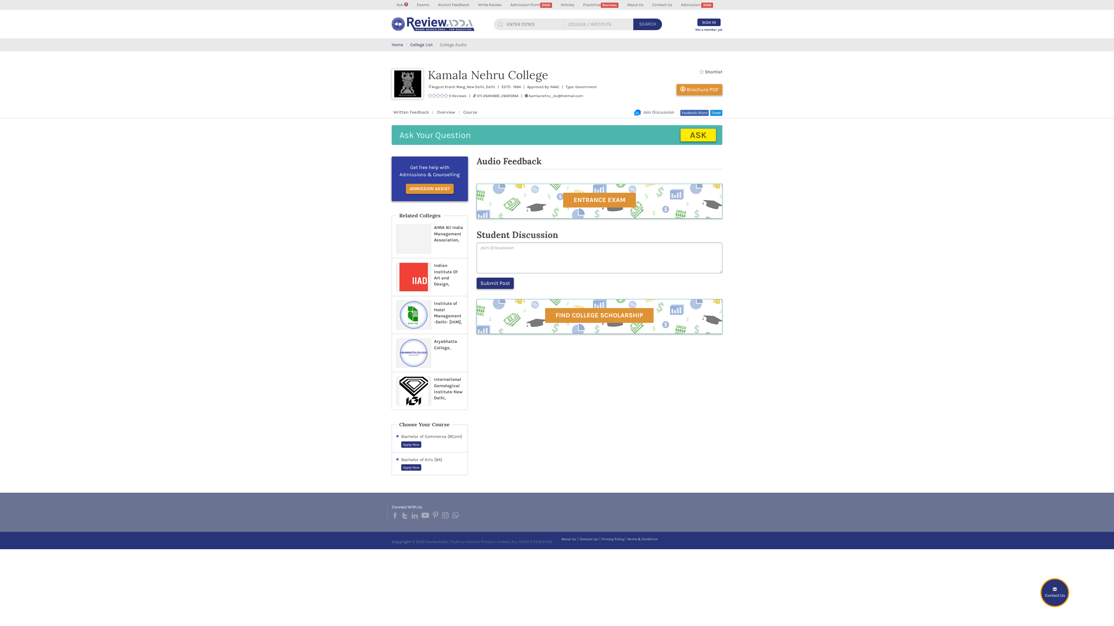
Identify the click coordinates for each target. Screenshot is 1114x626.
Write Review (490, 4)
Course (470, 112)
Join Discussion (657, 112)
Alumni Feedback (453, 4)
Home (397, 44)
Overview (446, 112)
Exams (423, 4)
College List (421, 44)
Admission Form (530, 4)
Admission (696, 4)
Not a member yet (708, 30)
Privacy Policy (613, 539)
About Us (635, 4)
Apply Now (411, 445)
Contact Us (662, 4)
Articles (567, 4)
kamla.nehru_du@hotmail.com (556, 96)
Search (647, 24)
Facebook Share (694, 113)
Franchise (600, 4)
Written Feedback (411, 112)
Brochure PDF (702, 89)
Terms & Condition (642, 539)
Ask (400, 4)
